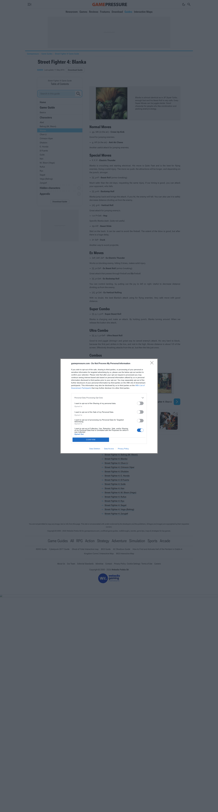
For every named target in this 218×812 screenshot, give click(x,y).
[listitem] (109, 397)
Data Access (109, 449)
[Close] (152, 363)
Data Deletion (94, 449)
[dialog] (109, 406)
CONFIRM (91, 440)
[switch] (140, 403)
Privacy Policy (123, 449)
